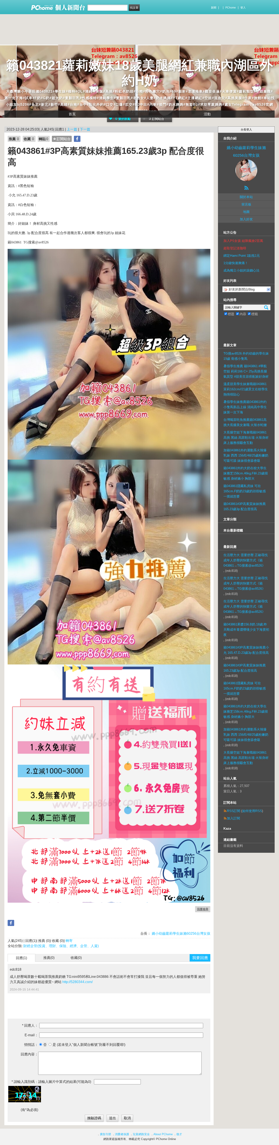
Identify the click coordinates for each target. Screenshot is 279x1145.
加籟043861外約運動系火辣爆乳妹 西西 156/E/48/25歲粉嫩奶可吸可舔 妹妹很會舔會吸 (245, 455)
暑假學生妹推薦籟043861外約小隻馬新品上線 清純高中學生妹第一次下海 (245, 407)
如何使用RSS (252, 811)
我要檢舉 (202, 909)
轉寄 (69, 941)
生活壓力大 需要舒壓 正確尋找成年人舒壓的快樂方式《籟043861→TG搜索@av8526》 (245, 560)
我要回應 (200, 958)
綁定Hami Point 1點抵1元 (241, 255)
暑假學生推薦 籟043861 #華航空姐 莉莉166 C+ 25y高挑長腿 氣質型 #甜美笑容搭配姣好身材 (246, 371)
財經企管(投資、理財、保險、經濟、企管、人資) (61, 946)
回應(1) (21, 958)
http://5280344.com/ (77, 982)
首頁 (72, 114)
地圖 (246, 212)
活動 (207, 114)
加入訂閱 (233, 818)
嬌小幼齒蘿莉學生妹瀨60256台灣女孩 (180, 933)
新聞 (213, 7)
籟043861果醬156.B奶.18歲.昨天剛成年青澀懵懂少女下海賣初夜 (246, 629)
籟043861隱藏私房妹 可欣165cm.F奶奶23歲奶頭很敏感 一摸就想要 (244, 491)
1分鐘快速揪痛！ (235, 263)
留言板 (246, 204)
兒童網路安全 (141, 1134)
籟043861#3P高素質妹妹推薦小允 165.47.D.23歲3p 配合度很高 (246, 650)
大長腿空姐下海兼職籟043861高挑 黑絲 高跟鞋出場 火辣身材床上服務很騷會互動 (246, 437)
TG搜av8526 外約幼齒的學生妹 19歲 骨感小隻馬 (246, 356)
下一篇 (85, 129)
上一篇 (72, 129)
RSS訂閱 (233, 811)
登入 (243, 7)
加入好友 (246, 219)
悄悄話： (31, 1044)
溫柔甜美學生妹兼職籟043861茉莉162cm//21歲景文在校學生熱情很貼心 (245, 389)
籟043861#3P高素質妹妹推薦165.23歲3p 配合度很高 (244, 506)
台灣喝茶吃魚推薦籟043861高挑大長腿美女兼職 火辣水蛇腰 (245, 422)
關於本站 (246, 197)
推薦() (48, 958)
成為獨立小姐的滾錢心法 (241, 270)
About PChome (163, 1134)
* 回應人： (30, 1025)
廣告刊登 (105, 1134)
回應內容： (29, 1054)
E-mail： (31, 1035)
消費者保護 (122, 1134)
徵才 (179, 1134)
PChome (230, 7)
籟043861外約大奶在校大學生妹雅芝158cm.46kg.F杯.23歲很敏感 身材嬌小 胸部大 (245, 473)
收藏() (76, 958)
